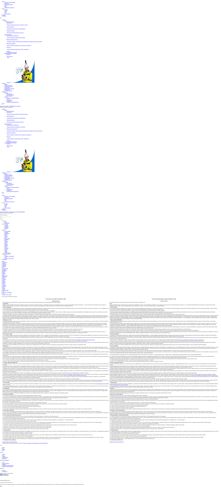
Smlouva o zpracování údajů (7, 466)
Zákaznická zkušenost (9, 4)
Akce (6, 6)
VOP (3, 462)
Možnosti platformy (8, 34)
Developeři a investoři (9, 86)
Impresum (4, 464)
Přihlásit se (4, 15)
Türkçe (6, 252)
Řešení (6, 20)
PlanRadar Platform (10, 21)
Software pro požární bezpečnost (13, 97)
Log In (17, 106)
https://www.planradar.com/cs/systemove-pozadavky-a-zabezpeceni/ (191, 339)
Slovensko (6, 247)
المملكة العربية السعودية (9, 256)
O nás (3, 8)
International (4, 259)
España (6, 234)
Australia (6, 225)
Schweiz (6, 245)
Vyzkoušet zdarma (12, 106)
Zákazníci (4, 83)
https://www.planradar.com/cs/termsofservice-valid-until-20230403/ (35, 443)
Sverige (6, 250)
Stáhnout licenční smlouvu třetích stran (117, 441)
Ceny (3, 103)
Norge (6, 240)
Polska (6, 243)
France (6, 235)
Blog (5, 5)
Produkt (3, 19)
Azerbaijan (7, 226)
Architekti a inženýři (8, 90)
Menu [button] (19, 106)
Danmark (6, 232)
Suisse (6, 249)
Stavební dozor (7, 89)
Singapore (6, 228)
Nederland (6, 239)
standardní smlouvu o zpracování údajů (121, 384)
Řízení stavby (9, 93)
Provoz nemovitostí (10, 94)
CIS (5, 229)
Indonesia (6, 227)
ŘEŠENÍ (6, 92)
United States (7, 223)
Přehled (6, 84)
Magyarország (7, 238)
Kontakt (6, 9)
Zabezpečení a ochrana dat (9, 7)
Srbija (6, 246)
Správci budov (7, 87)
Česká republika (7, 231)
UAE (6, 257)
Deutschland (7, 233)
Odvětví (3, 91)
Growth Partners (8, 13)
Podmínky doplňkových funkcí (8, 465)
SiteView (9, 68)
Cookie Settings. (81, 484)
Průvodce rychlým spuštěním (10, 2)
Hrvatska (6, 236)
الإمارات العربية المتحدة (9, 258)
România (6, 244)
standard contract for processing (102, 383)
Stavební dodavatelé (8, 85)
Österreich (6, 241)
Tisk (5, 12)
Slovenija (6, 248)
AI (2, 104)
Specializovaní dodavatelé (9, 88)
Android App (4, 471)
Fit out (8, 188)
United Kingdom (8, 253)
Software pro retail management (12, 102)
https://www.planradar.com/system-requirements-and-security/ (83, 339)
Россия (6, 242)
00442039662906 (21, 211)
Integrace (8, 51)
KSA (6, 255)
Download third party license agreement (9, 441)
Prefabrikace (9, 101)
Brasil (6, 221)
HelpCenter (7, 3)
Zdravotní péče (9, 100)
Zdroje (3, 1)
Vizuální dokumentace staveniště (10, 53)
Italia (5, 237)
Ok (0, 486)
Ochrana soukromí (5, 463)
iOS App (4, 470)
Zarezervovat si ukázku (4, 106)
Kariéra (6, 10)
